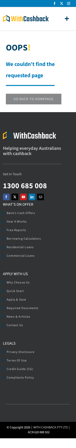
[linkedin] (32, 197)
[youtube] (23, 197)
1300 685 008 (25, 185)
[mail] (40, 197)
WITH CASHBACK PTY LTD (50, 427)
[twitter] (61, 3)
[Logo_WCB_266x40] (26, 16)
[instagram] (68, 3)
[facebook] (54, 3)
